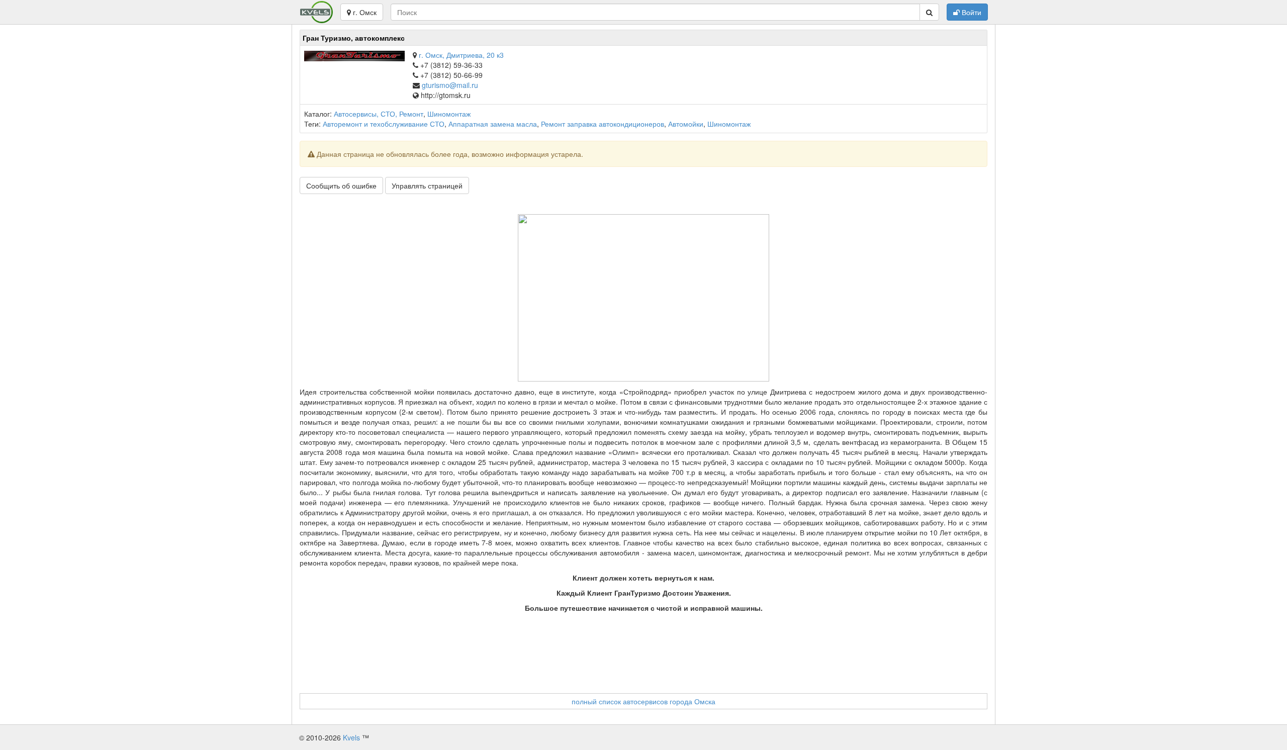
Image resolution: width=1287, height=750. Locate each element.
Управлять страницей (427, 185)
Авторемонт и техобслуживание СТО (383, 124)
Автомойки (685, 124)
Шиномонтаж (449, 114)
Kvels (351, 737)
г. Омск (364, 12)
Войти (970, 12)
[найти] (929, 12)
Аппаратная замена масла (492, 124)
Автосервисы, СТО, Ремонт (378, 114)
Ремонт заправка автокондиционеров (602, 124)
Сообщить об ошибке (341, 185)
